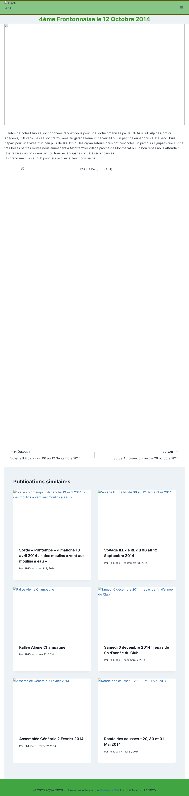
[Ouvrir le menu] (181, 7)
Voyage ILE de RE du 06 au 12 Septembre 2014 (45, 455)
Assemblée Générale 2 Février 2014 (51, 739)
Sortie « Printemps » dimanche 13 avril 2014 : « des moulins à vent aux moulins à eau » (52, 555)
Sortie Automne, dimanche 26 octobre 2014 (146, 455)
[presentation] (52, 515)
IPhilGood (29, 568)
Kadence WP (109, 790)
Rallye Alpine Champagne (42, 647)
